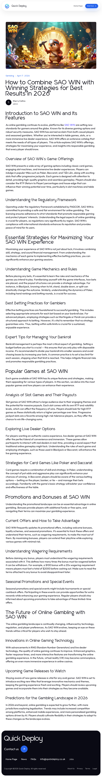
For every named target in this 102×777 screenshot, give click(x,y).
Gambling (10, 76)
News (24, 759)
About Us (71, 768)
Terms (87, 768)
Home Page (11, 759)
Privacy (80, 768)
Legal (95, 768)
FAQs (33, 759)
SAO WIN (69, 124)
